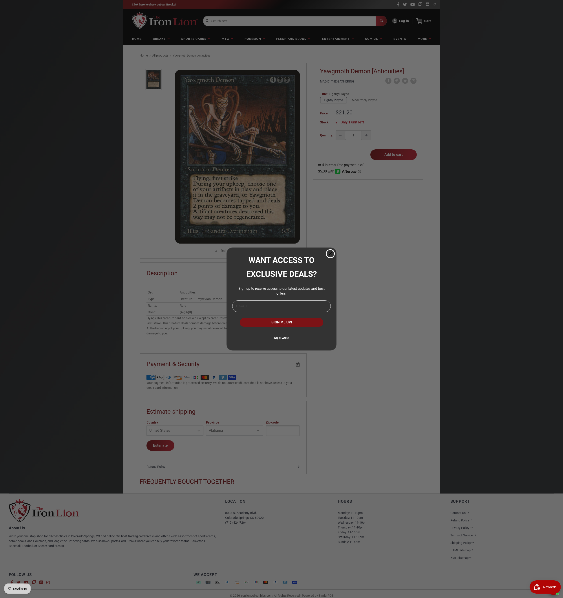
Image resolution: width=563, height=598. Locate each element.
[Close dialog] (330, 254)
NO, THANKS (281, 338)
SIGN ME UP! (281, 322)
